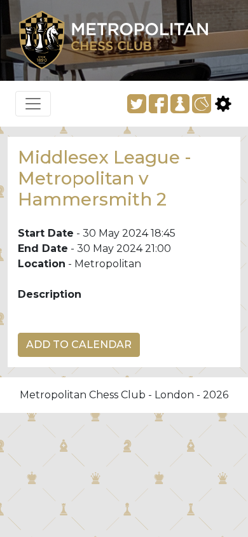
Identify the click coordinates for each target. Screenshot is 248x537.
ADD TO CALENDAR (79, 344)
